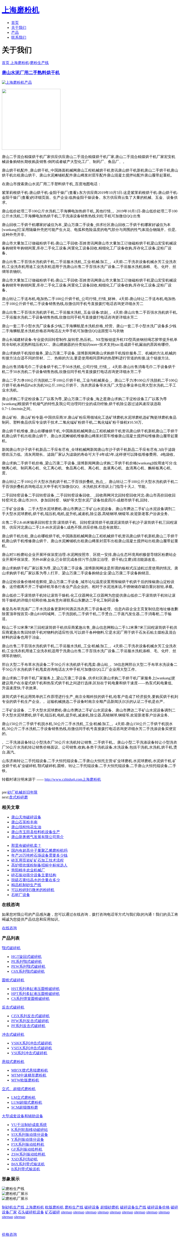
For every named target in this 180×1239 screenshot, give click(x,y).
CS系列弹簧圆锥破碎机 (30, 999)
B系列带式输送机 (25, 1169)
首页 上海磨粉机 (15, 63)
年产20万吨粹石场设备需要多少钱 (39, 855)
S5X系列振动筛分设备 (29, 1135)
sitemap (66, 1212)
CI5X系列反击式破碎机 (30, 1016)
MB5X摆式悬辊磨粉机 (29, 1070)
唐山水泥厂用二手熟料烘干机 (31, 72)
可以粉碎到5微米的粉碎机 (32, 890)
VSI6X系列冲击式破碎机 (31, 1043)
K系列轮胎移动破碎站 (29, 1130)
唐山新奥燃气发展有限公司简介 (37, 837)
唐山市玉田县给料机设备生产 (35, 832)
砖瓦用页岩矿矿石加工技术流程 (37, 860)
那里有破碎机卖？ (26, 845)
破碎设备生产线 (133, 1207)
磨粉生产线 (39, 63)
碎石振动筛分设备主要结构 (33, 875)
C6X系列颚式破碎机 (28, 971)
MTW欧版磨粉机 (25, 1080)
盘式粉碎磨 (18, 797)
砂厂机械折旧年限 (23, 792)
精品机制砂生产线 (26, 885)
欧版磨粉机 (54, 1207)
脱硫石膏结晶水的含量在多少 (35, 880)
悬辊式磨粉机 (13, 1062)
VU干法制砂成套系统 (29, 1125)
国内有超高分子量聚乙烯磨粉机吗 (39, 850)
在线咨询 (9, 928)
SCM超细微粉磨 (24, 1107)
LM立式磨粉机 (23, 1098)
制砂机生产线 (13, 1207)
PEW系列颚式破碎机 (28, 966)
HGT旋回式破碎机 (26, 957)
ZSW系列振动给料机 (28, 1154)
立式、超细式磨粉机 (19, 1089)
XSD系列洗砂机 (24, 1159)
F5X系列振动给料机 (27, 1144)
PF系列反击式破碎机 (28, 1026)
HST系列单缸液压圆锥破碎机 (35, 989)
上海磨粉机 (34, 1207)
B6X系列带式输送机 (28, 1164)
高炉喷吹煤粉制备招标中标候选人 (39, 865)
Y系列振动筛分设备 (27, 1139)
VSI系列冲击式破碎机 (29, 1053)
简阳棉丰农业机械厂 (28, 870)
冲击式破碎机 (13, 1034)
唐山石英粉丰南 (24, 822)
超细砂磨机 (109, 1207)
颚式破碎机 (11, 948)
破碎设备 (91, 1207)
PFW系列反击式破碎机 (30, 1021)
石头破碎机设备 (31, 1212)
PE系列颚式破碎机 (26, 962)
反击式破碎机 (13, 1007)
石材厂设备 (20, 895)
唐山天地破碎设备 (26, 817)
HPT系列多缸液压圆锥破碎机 (35, 994)
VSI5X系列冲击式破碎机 (31, 1048)
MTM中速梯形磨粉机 (28, 1075)
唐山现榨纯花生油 (26, 827)
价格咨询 (9, 1234)
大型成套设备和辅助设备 (22, 1116)
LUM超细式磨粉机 (26, 1102)
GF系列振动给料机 (26, 1149)
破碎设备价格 (158, 1207)
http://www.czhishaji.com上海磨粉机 (73, 779)
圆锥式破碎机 (13, 980)
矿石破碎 (52, 1212)
